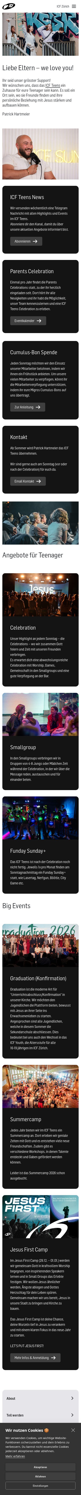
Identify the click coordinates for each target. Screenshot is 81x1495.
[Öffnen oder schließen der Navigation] (74, 6)
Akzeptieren (40, 1467)
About (10, 1398)
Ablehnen (40, 1476)
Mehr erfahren (15, 1456)
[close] (73, 1430)
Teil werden (14, 1415)
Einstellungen (40, 1485)
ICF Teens (52, 85)
